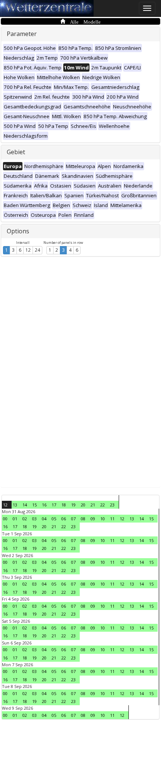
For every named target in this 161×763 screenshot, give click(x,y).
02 (24, 518)
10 (102, 518)
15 (34, 505)
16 (44, 505)
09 (93, 518)
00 (5, 518)
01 (15, 518)
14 (24, 505)
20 (83, 505)
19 (73, 505)
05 (54, 518)
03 (34, 518)
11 (112, 518)
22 (102, 505)
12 (28, 250)
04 (44, 518)
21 (93, 505)
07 (73, 518)
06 (63, 518)
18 (63, 505)
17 (54, 505)
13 (15, 505)
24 (37, 250)
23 (112, 505)
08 (83, 518)
